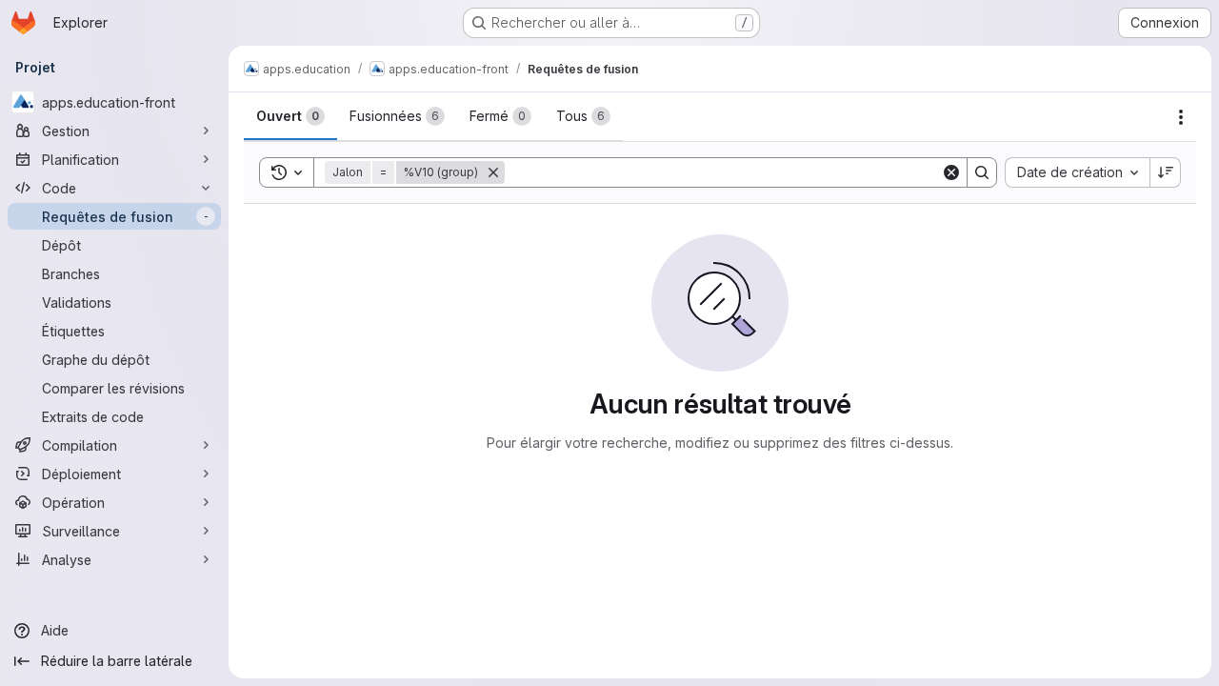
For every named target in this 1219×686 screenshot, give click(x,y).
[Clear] (951, 172)
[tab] (290, 116)
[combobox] (1077, 172)
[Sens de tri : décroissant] (1165, 172)
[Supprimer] (493, 172)
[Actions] (1181, 117)
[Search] (982, 172)
